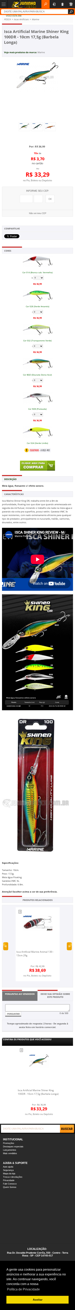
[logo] (24, 4)
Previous (5, 946)
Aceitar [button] (37, 1299)
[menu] (4, 4)
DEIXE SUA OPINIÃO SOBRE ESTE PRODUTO (55, 995)
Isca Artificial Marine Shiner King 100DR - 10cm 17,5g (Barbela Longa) (38, 1092)
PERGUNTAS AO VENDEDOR (20, 993)
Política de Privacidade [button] (23, 1289)
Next (69, 946)
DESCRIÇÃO (10, 479)
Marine (41, 52)
